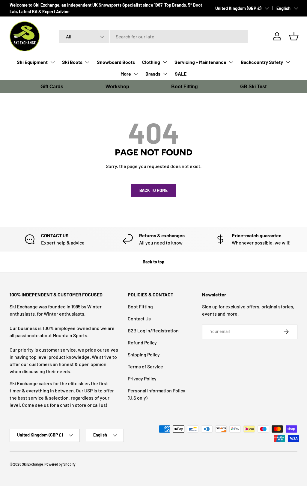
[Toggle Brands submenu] (165, 73)
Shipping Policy (144, 354)
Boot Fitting (184, 86)
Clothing (151, 62)
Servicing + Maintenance (200, 62)
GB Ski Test (253, 86)
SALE (180, 73)
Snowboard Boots (116, 62)
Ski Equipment (32, 62)
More (126, 73)
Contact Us (139, 318)
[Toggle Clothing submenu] (164, 62)
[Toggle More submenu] (135, 73)
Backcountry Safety (262, 62)
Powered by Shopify (60, 464)
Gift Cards (51, 86)
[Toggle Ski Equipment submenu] (52, 62)
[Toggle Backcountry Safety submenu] (287, 62)
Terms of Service (145, 366)
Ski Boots (72, 62)
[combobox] (153, 36)
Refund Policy (142, 342)
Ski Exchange (32, 464)
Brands (152, 73)
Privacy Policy (142, 378)
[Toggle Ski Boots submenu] (87, 62)
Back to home (153, 190)
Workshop (117, 86)
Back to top (153, 261)
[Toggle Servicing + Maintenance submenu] (231, 62)
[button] (293, 36)
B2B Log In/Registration (153, 330)
